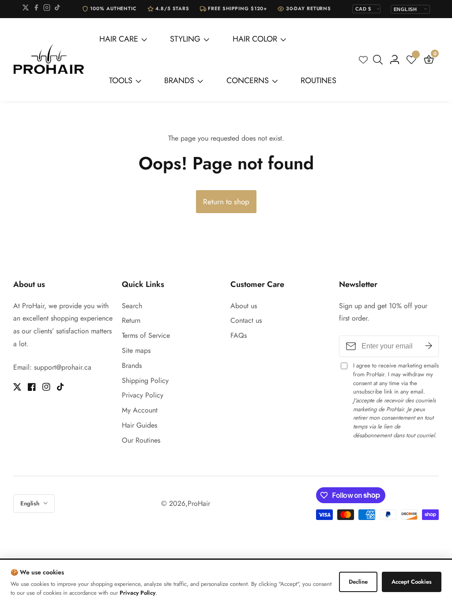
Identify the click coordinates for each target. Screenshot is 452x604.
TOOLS (120, 80)
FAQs (238, 335)
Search (132, 306)
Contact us (246, 320)
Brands (132, 365)
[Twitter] (25, 9)
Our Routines (141, 440)
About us (243, 306)
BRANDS (179, 80)
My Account (140, 410)
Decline (358, 581)
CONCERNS (247, 80)
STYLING (185, 39)
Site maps (136, 350)
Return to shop (226, 201)
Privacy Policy (142, 395)
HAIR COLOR (255, 39)
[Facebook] (36, 9)
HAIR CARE (118, 39)
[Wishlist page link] (363, 59)
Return (131, 320)
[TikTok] (57, 9)
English (30, 503)
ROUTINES (318, 80)
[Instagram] (46, 9)
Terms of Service (146, 335)
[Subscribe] (429, 346)
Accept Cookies (412, 581)
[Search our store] (379, 59)
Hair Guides (139, 425)
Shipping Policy (145, 380)
